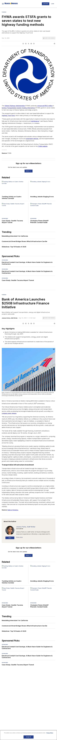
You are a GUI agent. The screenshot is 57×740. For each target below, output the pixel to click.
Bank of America (12, 510)
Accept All (28, 736)
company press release (9, 413)
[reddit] (31, 43)
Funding (4, 12)
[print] (54, 43)
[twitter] (28, 43)
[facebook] (23, 43)
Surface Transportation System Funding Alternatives (18, 108)
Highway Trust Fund (8, 115)
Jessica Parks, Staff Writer (10, 318)
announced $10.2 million (45, 105)
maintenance (35, 121)
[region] (28, 735)
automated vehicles (32, 138)
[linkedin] (26, 43)
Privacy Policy (49, 732)
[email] (34, 43)
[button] (3, 4)
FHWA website (42, 146)
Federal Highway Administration (15, 105)
